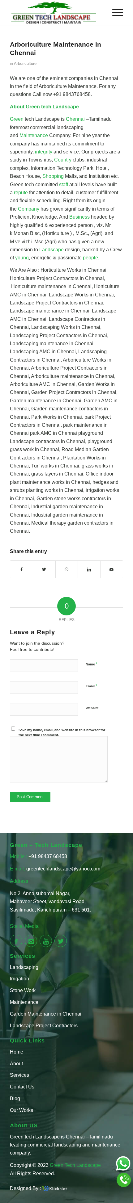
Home (16, 1051)
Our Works (21, 1110)
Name (91, 664)
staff (64, 184)
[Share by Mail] (112, 569)
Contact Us (22, 1086)
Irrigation (19, 978)
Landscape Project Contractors (44, 1025)
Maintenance (34, 135)
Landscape (52, 249)
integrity (44, 151)
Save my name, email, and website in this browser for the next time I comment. (62, 732)
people (90, 257)
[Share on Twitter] (44, 569)
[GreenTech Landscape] (55, 12)
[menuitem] (114, 12)
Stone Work (23, 990)
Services (19, 1075)
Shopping (53, 176)
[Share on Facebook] (21, 569)
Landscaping (24, 967)
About (16, 1063)
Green (33, 106)
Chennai (76, 119)
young (22, 257)
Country (63, 159)
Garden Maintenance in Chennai (45, 1013)
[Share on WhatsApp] (67, 569)
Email (91, 686)
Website (92, 708)
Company (29, 209)
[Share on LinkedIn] (89, 569)
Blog (15, 1098)
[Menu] (114, 12)
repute (21, 192)
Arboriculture (25, 63)
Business (80, 217)
